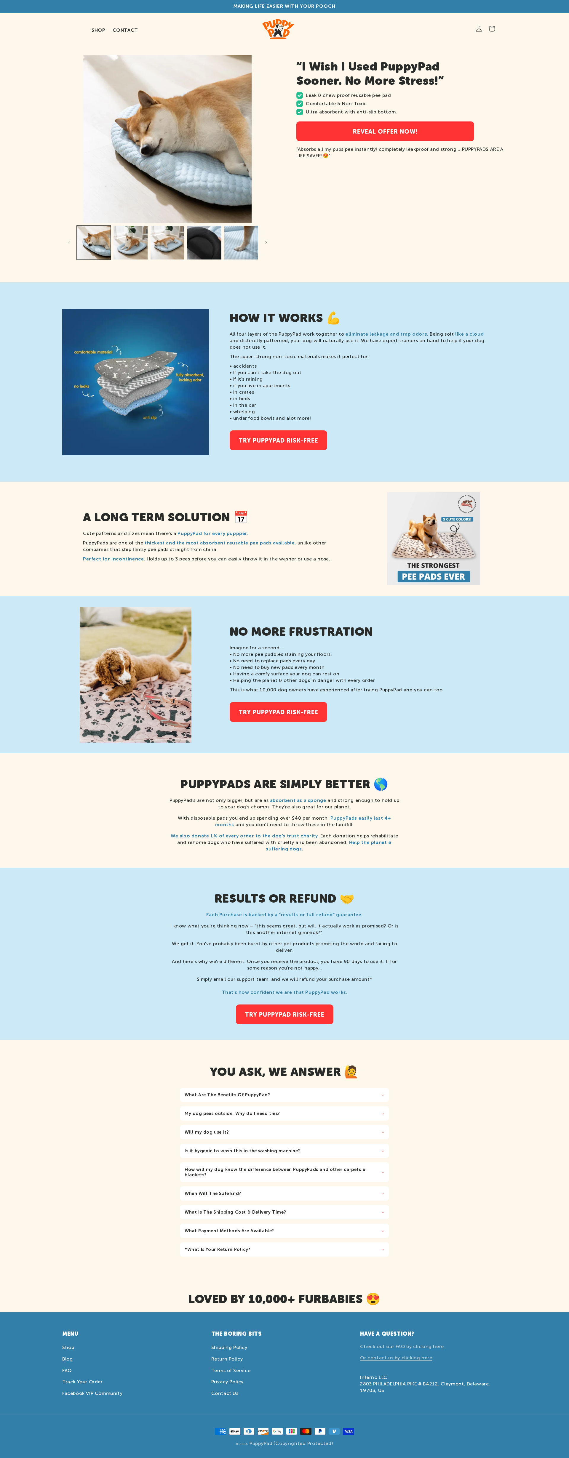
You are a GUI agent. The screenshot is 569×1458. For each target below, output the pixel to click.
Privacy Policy (227, 1382)
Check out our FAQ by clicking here (402, 1346)
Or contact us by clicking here (396, 1358)
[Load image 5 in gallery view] (241, 242)
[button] (284, 1095)
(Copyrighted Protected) (303, 1443)
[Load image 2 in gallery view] (130, 242)
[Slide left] (68, 242)
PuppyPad (261, 1443)
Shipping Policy (229, 1347)
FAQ (67, 1370)
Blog (67, 1359)
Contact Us (225, 1393)
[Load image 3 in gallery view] (167, 242)
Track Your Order (82, 1382)
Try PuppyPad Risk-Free (278, 440)
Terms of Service (231, 1370)
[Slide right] (266, 242)
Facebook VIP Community (92, 1393)
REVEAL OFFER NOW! (385, 131)
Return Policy (227, 1359)
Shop (68, 1347)
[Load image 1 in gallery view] (94, 242)
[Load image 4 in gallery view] (204, 242)
